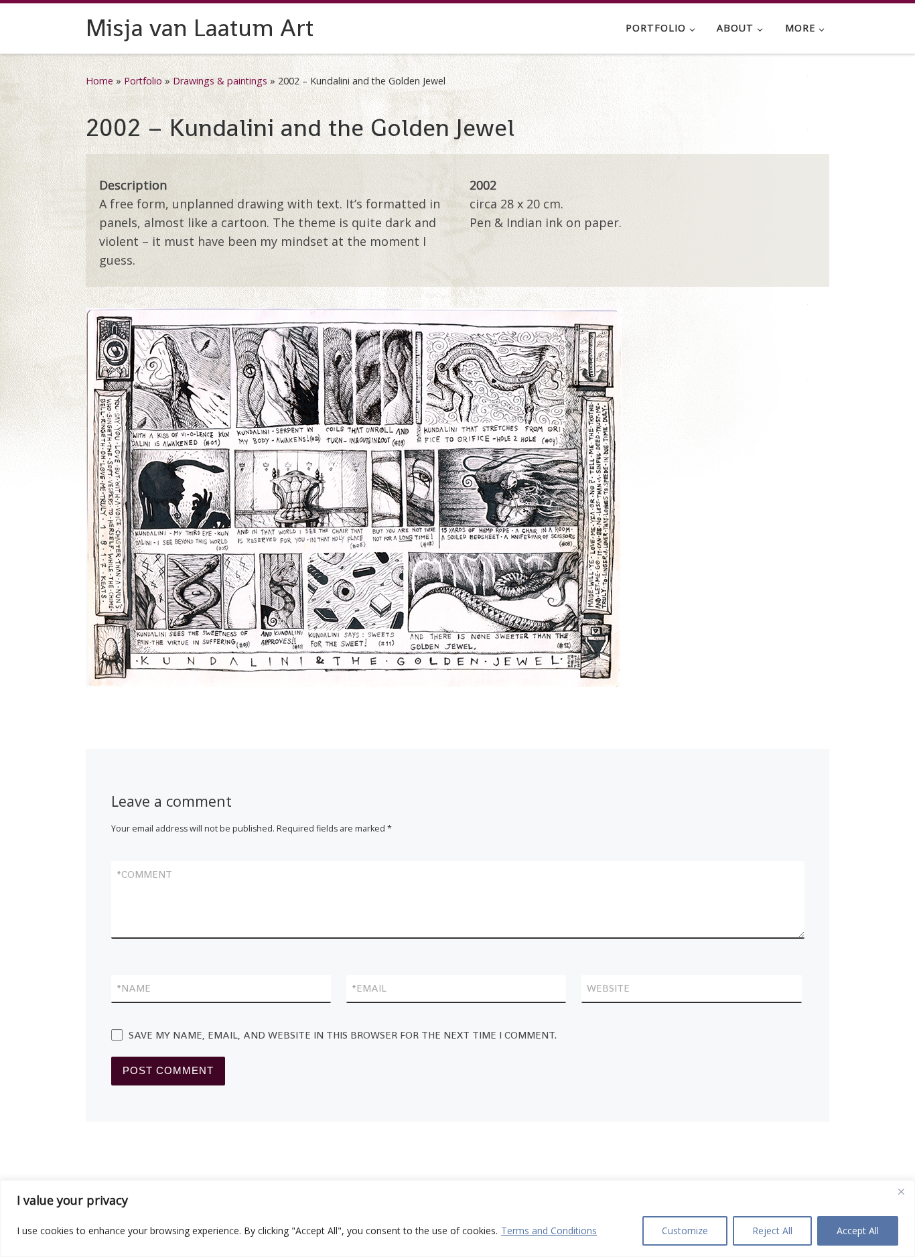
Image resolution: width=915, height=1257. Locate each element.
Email (369, 988)
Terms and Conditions (549, 1230)
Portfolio (143, 80)
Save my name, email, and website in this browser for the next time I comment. (343, 1035)
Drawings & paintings (220, 80)
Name (134, 988)
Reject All (772, 1230)
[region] (457, 1218)
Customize (685, 1230)
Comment (144, 874)
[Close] (901, 1191)
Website (608, 988)
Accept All (858, 1230)
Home (99, 80)
